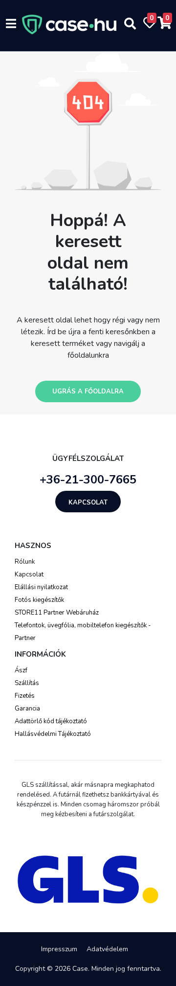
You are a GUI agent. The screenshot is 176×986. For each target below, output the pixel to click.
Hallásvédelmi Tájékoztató (53, 734)
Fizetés (25, 695)
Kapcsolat (88, 502)
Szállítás (27, 683)
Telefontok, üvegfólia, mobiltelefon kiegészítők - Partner (83, 631)
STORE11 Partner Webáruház (57, 612)
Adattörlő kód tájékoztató (51, 721)
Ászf (21, 670)
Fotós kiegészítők (39, 600)
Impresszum (59, 949)
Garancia (27, 708)
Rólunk (25, 561)
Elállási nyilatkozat (41, 587)
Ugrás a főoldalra (88, 391)
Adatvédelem (107, 949)
